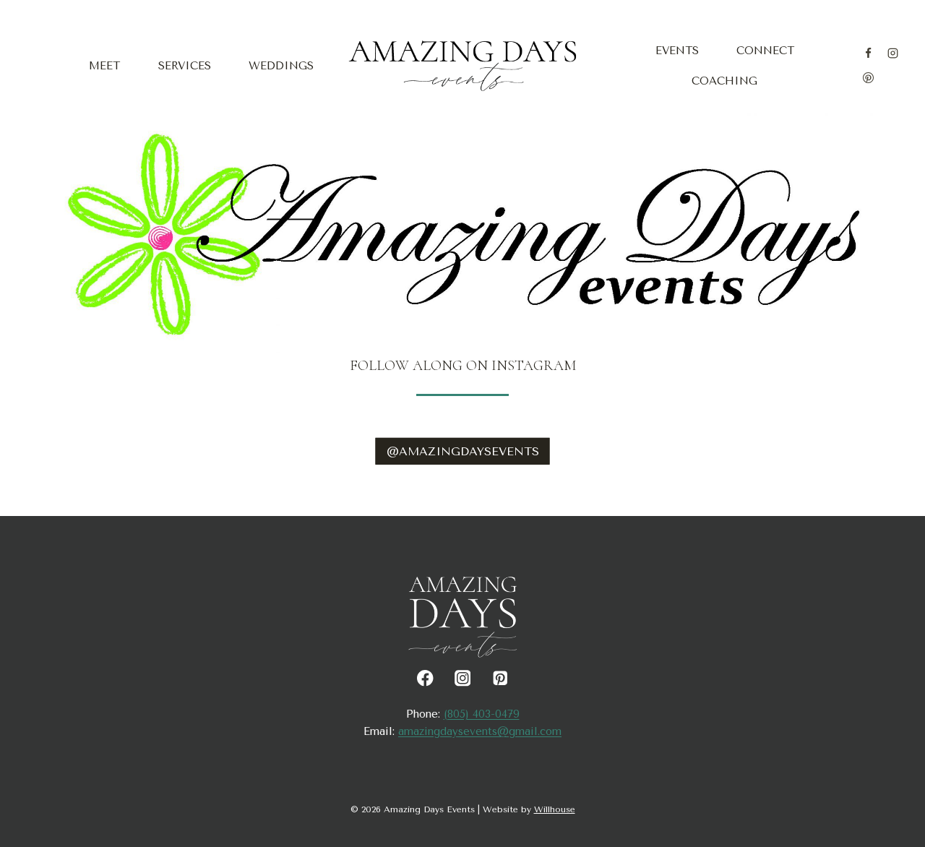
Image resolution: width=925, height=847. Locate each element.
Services (184, 65)
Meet (104, 65)
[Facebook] (868, 53)
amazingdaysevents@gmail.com (480, 731)
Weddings (281, 65)
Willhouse (554, 809)
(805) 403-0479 (482, 714)
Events (677, 50)
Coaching (724, 80)
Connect (765, 50)
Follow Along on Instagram (463, 365)
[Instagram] (893, 53)
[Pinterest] (868, 78)
